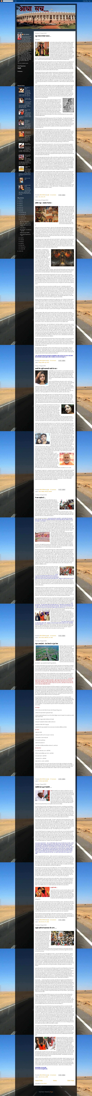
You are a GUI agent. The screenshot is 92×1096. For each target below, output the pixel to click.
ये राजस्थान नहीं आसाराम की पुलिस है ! (28, 99)
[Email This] (59, 195)
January (22, 248)
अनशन (40, 637)
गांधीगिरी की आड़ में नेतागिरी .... (43, 787)
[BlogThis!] (60, 195)
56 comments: (53, 360)
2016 (20, 203)
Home (55, 1080)
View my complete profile (23, 63)
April (21, 243)
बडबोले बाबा (46, 637)
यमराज (42, 196)
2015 (20, 205)
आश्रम (40, 491)
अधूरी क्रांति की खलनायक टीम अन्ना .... (46, 928)
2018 (20, 199)
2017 (20, 201)
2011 (20, 251)
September (22, 217)
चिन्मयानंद (46, 491)
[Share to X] (62, 195)
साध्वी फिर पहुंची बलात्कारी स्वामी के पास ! (46, 368)
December (22, 212)
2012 (20, 210)
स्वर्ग (44, 196)
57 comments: (53, 489)
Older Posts (70, 1080)
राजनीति (46, 1077)
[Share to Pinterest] (64, 195)
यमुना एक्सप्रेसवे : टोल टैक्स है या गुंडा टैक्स (46, 643)
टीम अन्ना (42, 921)
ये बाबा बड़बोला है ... (40, 497)
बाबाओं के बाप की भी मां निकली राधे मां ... (28, 133)
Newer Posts (39, 1080)
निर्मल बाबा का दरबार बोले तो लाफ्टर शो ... (27, 121)
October (22, 216)
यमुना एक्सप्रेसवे (45, 781)
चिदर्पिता (42, 491)
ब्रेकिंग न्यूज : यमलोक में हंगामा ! (43, 203)
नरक (39, 196)
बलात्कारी (50, 491)
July (21, 238)
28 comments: (53, 919)
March (21, 245)
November (22, 214)
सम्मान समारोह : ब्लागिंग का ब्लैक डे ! (28, 144)
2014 (20, 207)
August (22, 219)
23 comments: (53, 194)
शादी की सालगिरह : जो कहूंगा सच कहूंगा (28, 156)
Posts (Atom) (44, 1083)
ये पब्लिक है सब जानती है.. (27, 167)
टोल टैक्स (40, 781)
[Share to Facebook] (63, 195)
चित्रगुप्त (40, 362)
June (21, 239)
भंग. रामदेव (51, 637)
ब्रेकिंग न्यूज (44, 362)
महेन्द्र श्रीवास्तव (26, 34)
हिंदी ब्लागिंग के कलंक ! (27, 88)
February (22, 247)
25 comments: (53, 635)
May (21, 241)
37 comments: (53, 779)
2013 (20, 209)
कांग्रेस (42, 637)
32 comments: (53, 1075)
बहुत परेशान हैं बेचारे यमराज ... (43, 36)
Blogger (51, 1091)
